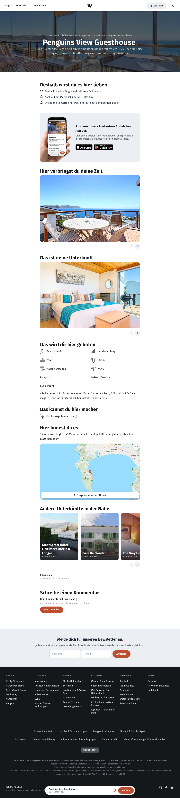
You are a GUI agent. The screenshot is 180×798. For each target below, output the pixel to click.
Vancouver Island (15, 685)
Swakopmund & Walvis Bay (74, 692)
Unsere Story (39, 5)
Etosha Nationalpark (73, 681)
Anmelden (121, 654)
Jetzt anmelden (51, 609)
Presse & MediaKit (43, 731)
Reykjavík (153, 681)
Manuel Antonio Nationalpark (42, 705)
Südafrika (63, 35)
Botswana (97, 675)
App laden (158, 5)
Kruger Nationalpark (130, 699)
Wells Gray (11, 694)
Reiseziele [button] (21, 5)
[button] (172, 6)
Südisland (153, 690)
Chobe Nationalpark (101, 685)
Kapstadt (124, 681)
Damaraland (69, 697)
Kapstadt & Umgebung (80, 35)
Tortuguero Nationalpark (47, 685)
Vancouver (11, 699)
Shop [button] (7, 5)
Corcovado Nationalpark (47, 690)
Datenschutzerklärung (44, 739)
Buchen (126, 790)
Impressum (20, 739)
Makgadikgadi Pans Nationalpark (100, 692)
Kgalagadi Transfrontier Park (103, 711)
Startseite (52, 35)
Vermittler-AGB (110, 739)
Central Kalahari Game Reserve (102, 704)
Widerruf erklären (90, 750)
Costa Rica (40, 675)
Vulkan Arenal (42, 694)
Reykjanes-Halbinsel (158, 685)
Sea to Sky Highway (16, 690)
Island (151, 675)
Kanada (10, 675)
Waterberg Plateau (72, 706)
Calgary (10, 703)
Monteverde (41, 681)
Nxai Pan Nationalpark (102, 697)
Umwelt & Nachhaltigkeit (133, 731)
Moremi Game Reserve (102, 681)
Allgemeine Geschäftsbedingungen (78, 739)
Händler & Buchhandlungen (73, 731)
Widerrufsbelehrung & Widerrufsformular (144, 739)
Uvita (37, 699)
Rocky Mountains (14, 681)
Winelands (125, 690)
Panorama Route (128, 703)
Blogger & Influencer (103, 731)
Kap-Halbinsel (99, 35)
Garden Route (126, 694)
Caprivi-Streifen (71, 702)
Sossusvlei (68, 685)
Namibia (67, 675)
